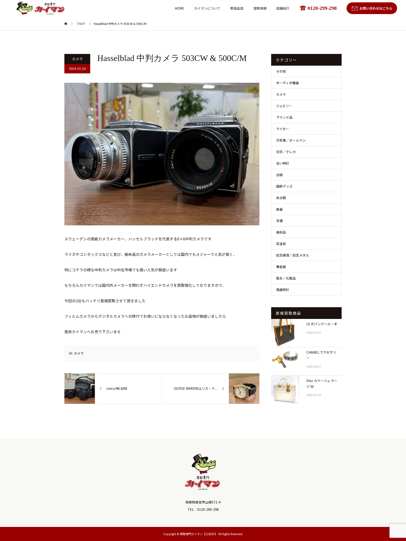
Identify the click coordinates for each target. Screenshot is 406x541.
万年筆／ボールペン (291, 140)
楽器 (279, 209)
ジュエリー (284, 105)
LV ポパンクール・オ (321, 324)
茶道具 (281, 243)
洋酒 (279, 220)
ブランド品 (284, 117)
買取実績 (259, 8)
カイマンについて (207, 8)
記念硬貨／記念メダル (292, 255)
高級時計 (282, 289)
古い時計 (282, 163)
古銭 (279, 174)
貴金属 (281, 266)
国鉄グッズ (284, 186)
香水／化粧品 (286, 278)
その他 (281, 71)
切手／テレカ (286, 151)
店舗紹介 (282, 8)
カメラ (77, 58)
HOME (179, 8)
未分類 (281, 197)
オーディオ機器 (287, 82)
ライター (282, 128)
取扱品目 (236, 8)
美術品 (281, 232)
